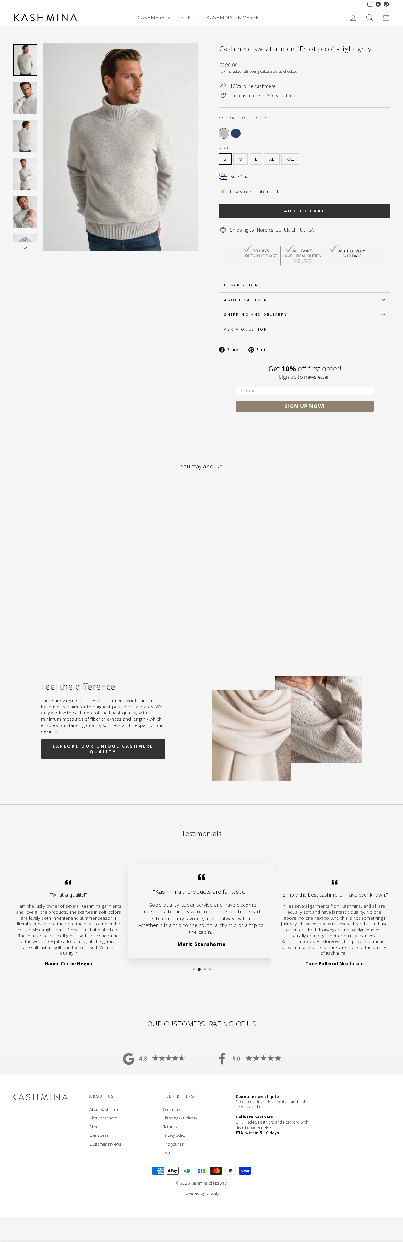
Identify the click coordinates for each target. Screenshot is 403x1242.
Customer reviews (105, 1144)
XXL (290, 159)
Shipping (251, 71)
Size (224, 148)
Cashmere (152, 17)
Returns (170, 1126)
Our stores (98, 1135)
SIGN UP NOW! (305, 406)
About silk (98, 1126)
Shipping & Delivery (180, 1117)
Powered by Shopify (201, 1193)
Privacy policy (174, 1135)
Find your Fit (174, 1144)
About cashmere (247, 300)
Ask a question (246, 329)
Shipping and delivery (256, 314)
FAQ (166, 1152)
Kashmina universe (234, 17)
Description (241, 285)
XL (272, 159)
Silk (187, 17)
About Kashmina (103, 1109)
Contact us (172, 1109)
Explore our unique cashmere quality (103, 748)
